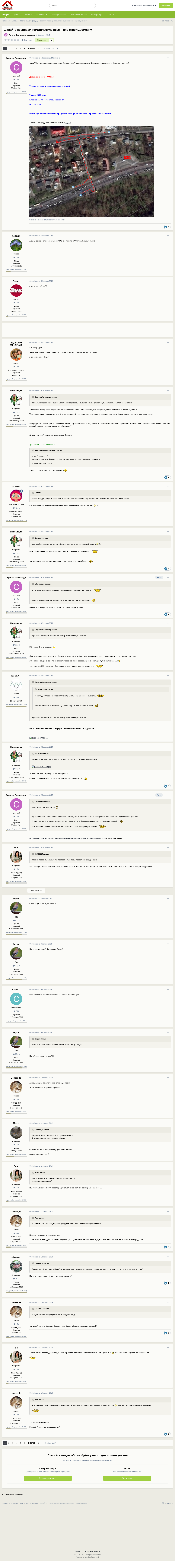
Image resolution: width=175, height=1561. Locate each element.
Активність (41, 14)
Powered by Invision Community (88, 1557)
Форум (5, 14)
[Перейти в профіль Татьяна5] (16, 496)
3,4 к (17, 367)
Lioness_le (16, 1078)
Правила (17, 14)
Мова (77, 1551)
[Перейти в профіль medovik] (16, 245)
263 (17, 1011)
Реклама (28, 14)
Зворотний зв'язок (92, 1551)
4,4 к (17, 1099)
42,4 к (17, 508)
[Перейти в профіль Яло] (16, 857)
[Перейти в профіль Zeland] (16, 290)
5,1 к (17, 697)
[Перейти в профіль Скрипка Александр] (6, 34)
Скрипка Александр (25, 35)
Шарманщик (16, 390)
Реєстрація (165, 5)
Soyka (16, 898)
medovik (16, 236)
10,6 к (17, 412)
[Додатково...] (168, 58)
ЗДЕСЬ (68, 123)
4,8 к (17, 257)
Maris (15, 1123)
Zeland (16, 281)
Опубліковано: (41, 58)
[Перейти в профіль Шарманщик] (16, 400)
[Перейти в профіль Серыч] (16, 999)
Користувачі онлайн (78, 14)
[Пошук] (93, 5)
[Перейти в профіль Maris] (16, 1132)
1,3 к (17, 80)
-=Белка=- (16, 1257)
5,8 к (17, 1145)
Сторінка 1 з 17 (50, 48)
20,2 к (17, 920)
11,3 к (17, 1279)
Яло (16, 847)
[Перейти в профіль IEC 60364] (16, 685)
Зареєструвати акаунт (47, 1478)
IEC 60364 (16, 676)
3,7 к (17, 303)
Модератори (97, 14)
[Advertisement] (79, 331)
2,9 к (17, 869)
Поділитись (27, 40)
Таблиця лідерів (58, 14)
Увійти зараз (127, 1478)
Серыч (15, 989)
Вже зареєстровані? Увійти (143, 6)
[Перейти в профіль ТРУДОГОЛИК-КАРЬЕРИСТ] (16, 354)
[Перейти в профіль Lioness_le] (16, 1087)
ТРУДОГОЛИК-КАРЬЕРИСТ (15, 344)
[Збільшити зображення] (65, 470)
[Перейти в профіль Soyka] (16, 908)
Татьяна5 (15, 486)
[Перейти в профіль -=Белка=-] (16, 1266)
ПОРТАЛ (110, 14)
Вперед (31, 48)
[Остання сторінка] (39, 48)
